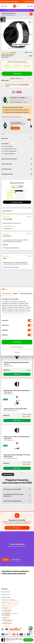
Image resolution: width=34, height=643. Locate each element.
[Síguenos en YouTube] (7, 629)
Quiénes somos (15, 559)
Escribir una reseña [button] (17, 202)
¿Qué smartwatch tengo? (10, 15)
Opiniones (4, 617)
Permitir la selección (17, 347)
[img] (6, 217)
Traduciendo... (8, 228)
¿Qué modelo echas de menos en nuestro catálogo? (10, 614)
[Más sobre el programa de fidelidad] (22, 78)
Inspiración (4, 608)
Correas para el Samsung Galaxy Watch (12, 17)
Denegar (17, 352)
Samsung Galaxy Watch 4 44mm (16, 99)
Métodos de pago (6, 597)
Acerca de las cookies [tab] (26, 293)
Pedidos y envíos (6, 594)
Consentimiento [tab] (6, 293)
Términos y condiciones (7, 620)
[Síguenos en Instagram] (3, 629)
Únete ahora (16, 528)
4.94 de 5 (21, 186)
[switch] (30, 325)
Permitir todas (17, 342)
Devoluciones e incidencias (8, 600)
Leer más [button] (5, 244)
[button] (6, 52)
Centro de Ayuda (6, 592)
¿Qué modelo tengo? (7, 610)
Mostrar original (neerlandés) (12, 247)
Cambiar (25, 102)
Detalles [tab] (15, 293)
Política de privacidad (7, 623)
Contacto (5, 559)
